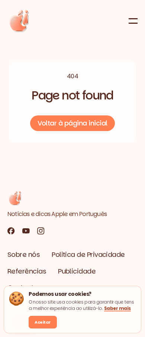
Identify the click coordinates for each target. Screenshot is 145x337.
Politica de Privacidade (88, 254)
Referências (26, 271)
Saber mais (117, 308)
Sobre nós (23, 254)
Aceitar (43, 322)
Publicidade (77, 271)
